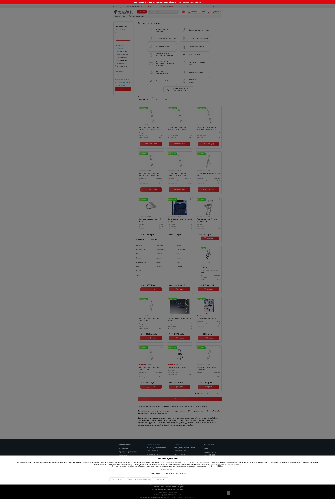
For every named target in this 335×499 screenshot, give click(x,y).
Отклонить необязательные (139, 479)
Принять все (117, 479)
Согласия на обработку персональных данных (196, 462)
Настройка (160, 479)
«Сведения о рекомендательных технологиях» (226, 464)
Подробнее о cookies (167, 469)
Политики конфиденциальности (169, 462)
